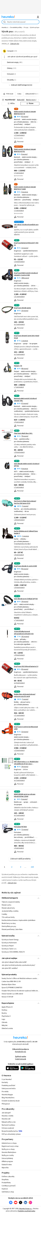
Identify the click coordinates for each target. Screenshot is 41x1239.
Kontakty (5, 1082)
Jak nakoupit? (6, 1113)
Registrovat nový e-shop (10, 1146)
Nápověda (5, 1168)
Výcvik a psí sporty (35, 27)
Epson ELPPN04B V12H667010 (12, 988)
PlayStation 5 (6, 1016)
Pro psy (26, 27)
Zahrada (4, 1022)
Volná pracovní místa (9, 1088)
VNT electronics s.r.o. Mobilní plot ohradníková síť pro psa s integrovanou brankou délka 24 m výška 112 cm (26, 765)
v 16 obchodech (19, 262)
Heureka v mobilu (7, 1116)
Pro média (5, 1091)
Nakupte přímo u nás (9, 1122)
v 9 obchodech (19, 422)
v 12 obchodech (19, 135)
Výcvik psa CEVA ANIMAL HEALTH (13, 952)
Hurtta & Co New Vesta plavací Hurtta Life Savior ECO (25, 502)
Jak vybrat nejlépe (9, 958)
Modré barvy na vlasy (9, 923)
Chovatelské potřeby (16, 27)
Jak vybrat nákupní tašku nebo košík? (14, 962)
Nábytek (4, 1025)
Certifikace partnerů (8, 1186)
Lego (3, 1019)
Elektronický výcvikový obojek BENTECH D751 (25, 150)
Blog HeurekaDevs (8, 1098)
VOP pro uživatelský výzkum (11, 1134)
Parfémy (4, 1010)
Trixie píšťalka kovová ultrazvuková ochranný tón (24, 632)
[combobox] (20, 22)
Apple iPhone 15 (7, 1007)
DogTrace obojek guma (22, 308)
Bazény (4, 1013)
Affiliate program (7, 1161)
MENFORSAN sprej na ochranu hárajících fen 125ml (24, 795)
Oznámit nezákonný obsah (11, 1101)
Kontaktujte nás (20, 1052)
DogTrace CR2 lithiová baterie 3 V (26, 666)
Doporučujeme (8, 1003)
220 (32, 867)
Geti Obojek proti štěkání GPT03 (26, 599)
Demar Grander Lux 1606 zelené (12, 994)
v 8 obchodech (19, 555)
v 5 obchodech (19, 173)
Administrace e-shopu (9, 1143)
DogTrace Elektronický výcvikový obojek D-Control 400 (26, 274)
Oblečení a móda (7, 1028)
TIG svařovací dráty (8, 917)
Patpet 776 (18, 366)
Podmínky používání (8, 1085)
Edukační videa (7, 1164)
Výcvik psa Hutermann (9, 943)
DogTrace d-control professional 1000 (26, 728)
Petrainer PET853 (20, 827)
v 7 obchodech (19, 387)
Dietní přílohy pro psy (9, 926)
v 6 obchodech (19, 848)
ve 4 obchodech (19, 683)
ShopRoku (5, 1179)
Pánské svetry (6, 905)
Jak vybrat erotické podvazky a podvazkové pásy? (18, 965)
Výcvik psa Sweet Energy (10, 940)
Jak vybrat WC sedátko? (10, 968)
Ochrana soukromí (8, 1128)
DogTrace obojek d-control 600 (25, 566)
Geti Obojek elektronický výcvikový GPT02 (26, 465)
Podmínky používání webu (26, 1211)
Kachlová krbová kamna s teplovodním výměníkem (18, 920)
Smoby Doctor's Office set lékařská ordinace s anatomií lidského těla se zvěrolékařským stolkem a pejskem (20, 978)
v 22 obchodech (19, 750)
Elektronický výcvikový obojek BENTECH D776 (25, 113)
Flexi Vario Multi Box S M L (23, 433)
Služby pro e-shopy (8, 1149)
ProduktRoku (6, 1183)
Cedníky (4, 914)
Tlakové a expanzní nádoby (11, 902)
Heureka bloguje (7, 1094)
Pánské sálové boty (8, 908)
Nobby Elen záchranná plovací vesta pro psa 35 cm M (24, 695)
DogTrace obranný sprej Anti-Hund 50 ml (26, 337)
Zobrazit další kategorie (20, 85)
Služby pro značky (8, 1155)
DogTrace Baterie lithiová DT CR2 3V (20, 253)
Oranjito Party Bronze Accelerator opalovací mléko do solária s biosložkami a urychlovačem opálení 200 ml (20, 991)
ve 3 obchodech (19, 324)
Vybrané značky (8, 936)
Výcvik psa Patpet (8, 946)
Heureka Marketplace (9, 1152)
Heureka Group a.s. (25, 1208)
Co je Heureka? (7, 1079)
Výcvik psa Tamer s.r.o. (9, 949)
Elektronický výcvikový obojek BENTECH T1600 (25, 188)
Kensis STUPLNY (7, 997)
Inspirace (5, 1189)
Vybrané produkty (9, 974)
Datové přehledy (7, 1158)
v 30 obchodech (19, 587)
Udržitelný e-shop (8, 1192)
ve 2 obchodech (19, 815)
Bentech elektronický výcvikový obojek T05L (25, 399)
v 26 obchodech (19, 520)
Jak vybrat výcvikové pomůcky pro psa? (26, 226)
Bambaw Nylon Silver (9, 985)
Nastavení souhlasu (8, 1125)
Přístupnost (6, 1104)
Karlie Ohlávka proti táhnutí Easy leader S (26, 532)
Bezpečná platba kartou (10, 1131)
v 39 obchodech (19, 452)
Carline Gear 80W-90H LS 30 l (11, 981)
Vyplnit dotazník (20, 1059)
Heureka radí (6, 1119)
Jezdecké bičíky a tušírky (10, 911)
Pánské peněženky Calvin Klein (12, 929)
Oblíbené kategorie (10, 898)
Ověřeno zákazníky (8, 1176)
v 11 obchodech (19, 715)
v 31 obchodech (19, 297)
